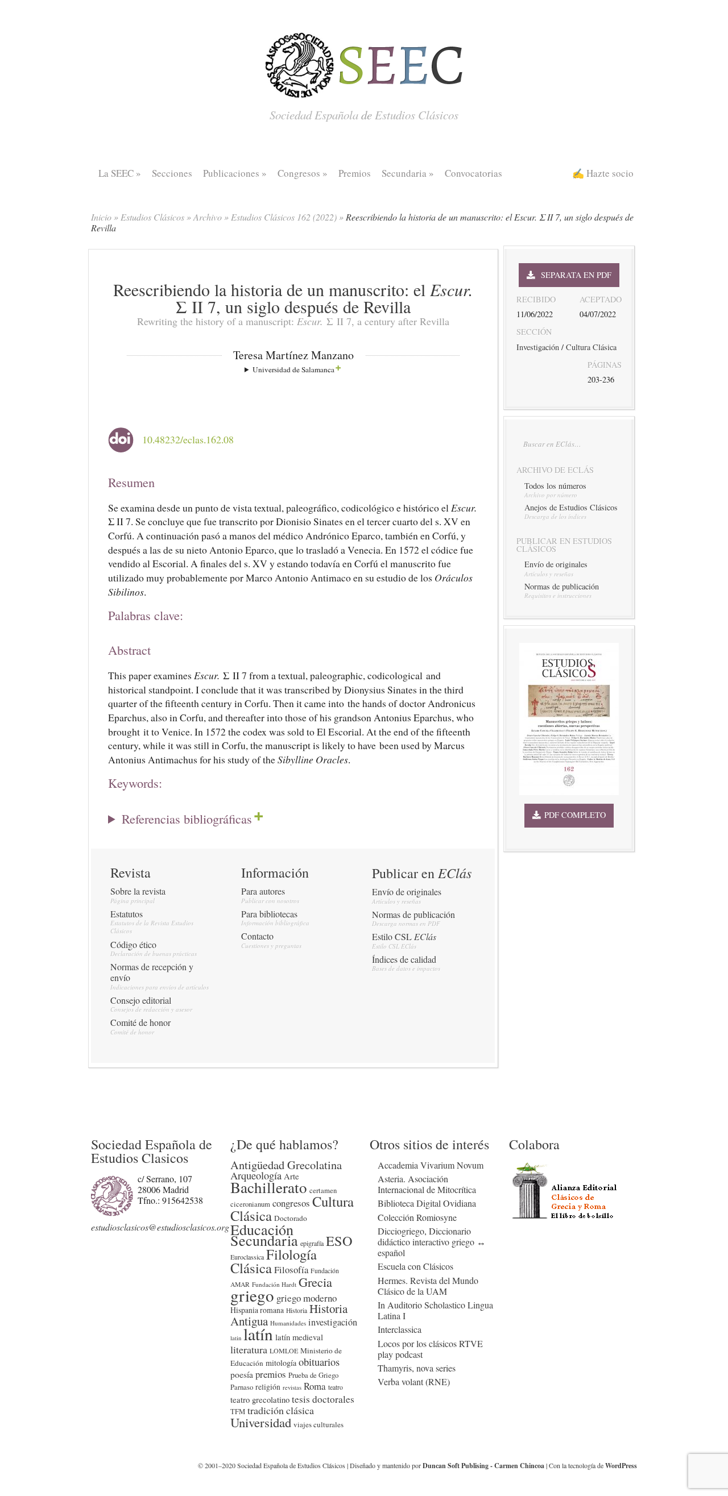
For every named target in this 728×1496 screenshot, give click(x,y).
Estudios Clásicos (152, 217)
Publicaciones (235, 173)
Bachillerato (268, 1187)
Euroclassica (247, 1256)
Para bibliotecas (269, 914)
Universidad (260, 1422)
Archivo (207, 217)
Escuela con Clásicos (415, 1266)
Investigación (537, 347)
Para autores (263, 891)
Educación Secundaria (264, 1234)
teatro (335, 1387)
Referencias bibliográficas (187, 818)
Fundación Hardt (274, 1284)
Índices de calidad (404, 959)
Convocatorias (473, 173)
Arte (291, 1176)
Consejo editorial (140, 1000)
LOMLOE (284, 1350)
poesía (241, 1374)
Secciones (172, 173)
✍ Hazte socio (603, 173)
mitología (281, 1362)
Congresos (303, 173)
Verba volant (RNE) (414, 1381)
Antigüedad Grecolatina (286, 1165)
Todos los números (555, 485)
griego (252, 1295)
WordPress (621, 1465)
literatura (248, 1349)
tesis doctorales (323, 1399)
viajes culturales (318, 1424)
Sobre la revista (138, 891)
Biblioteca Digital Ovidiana (427, 1203)
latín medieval (299, 1337)
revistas (292, 1387)
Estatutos (126, 914)
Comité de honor (140, 1022)
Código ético (133, 944)
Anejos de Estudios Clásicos (571, 507)
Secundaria (408, 173)
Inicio (101, 217)
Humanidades (288, 1323)
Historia (296, 1310)
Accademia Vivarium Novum (430, 1165)
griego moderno (306, 1297)
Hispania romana (257, 1309)
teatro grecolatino (259, 1399)
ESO (339, 1240)
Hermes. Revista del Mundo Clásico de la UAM (428, 1285)
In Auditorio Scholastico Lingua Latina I (435, 1310)
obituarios (319, 1361)
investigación (332, 1322)
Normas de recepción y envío (151, 972)
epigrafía (312, 1243)
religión (267, 1386)
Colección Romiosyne (417, 1217)
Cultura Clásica (591, 347)
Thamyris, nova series (417, 1368)
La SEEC (119, 173)
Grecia (315, 1281)
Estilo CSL (404, 936)
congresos (291, 1203)
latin (235, 1338)
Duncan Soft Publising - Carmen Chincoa (483, 1465)
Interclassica (399, 1329)
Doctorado (290, 1218)
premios (270, 1374)
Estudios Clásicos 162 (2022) (284, 217)
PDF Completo (573, 814)
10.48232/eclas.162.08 (188, 440)
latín (258, 1334)
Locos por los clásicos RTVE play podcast (430, 1348)
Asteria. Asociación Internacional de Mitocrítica (427, 1184)
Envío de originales (406, 891)
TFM (237, 1411)
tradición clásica (280, 1410)
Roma (315, 1386)
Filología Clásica (273, 1261)
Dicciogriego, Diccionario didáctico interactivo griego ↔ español (432, 1241)
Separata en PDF (573, 274)
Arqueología (256, 1175)
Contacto (257, 936)
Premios (354, 173)
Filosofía (291, 1269)
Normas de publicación (413, 914)
